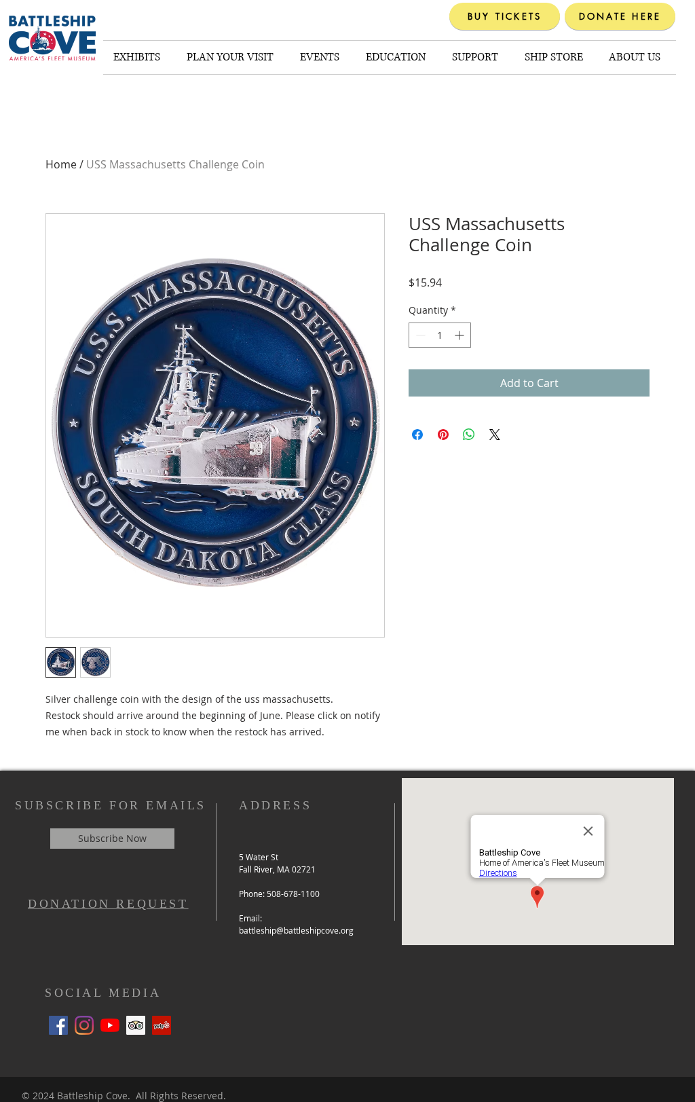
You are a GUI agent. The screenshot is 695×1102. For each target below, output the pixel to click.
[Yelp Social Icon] (161, 1025)
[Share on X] (495, 434)
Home (61, 164)
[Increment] (460, 335)
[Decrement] (419, 335)
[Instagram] (84, 1025)
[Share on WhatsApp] (469, 434)
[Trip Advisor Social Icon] (135, 1025)
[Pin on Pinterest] (443, 434)
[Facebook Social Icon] (58, 1025)
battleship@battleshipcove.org (296, 930)
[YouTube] (109, 1025)
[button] (139, 57)
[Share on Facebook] (417, 434)
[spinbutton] (440, 335)
